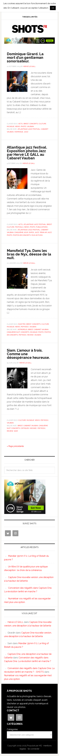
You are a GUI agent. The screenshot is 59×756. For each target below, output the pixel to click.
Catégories (12, 729)
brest (26, 124)
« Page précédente (15, 446)
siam (16, 431)
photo (23, 126)
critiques (25, 428)
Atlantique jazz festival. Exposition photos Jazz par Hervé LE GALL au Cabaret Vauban (27, 152)
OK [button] (53, 8)
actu (20, 124)
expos (31, 232)
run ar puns (37, 235)
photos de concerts (22, 235)
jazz (26, 132)
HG (40, 746)
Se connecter (33, 749)
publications (41, 227)
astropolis (22, 329)
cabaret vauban (41, 329)
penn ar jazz (46, 232)
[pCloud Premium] (29, 42)
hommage (18, 132)
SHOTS (29, 29)
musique (10, 126)
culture (42, 124)
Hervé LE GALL (15, 622)
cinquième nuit (13, 332)
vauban (30, 126)
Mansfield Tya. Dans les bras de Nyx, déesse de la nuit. (29, 254)
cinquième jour (21, 232)
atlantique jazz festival (29, 129)
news (17, 126)
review (30, 335)
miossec (33, 428)
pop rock (25, 327)
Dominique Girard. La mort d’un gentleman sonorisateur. (25, 57)
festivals (19, 227)
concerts (33, 124)
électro (22, 324)
